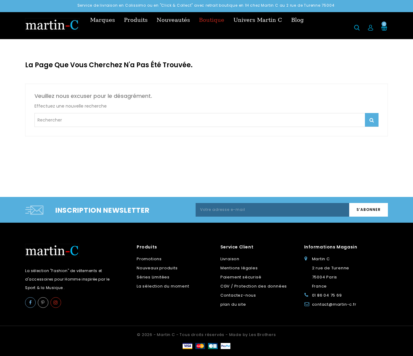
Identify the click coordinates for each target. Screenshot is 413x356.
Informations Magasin (330, 247)
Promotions (149, 259)
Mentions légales (239, 268)
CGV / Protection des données (253, 286)
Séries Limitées (153, 277)
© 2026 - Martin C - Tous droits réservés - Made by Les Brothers (206, 335)
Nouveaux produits (157, 268)
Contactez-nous (238, 295)
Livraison (229, 259)
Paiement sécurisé (241, 277)
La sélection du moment (163, 286)
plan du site (233, 304)
